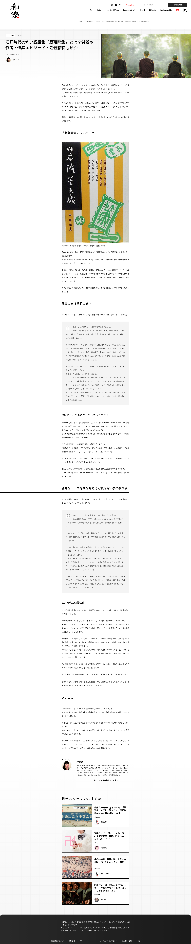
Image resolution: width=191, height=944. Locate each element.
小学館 (138, 941)
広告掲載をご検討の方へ (58, 941)
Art (91, 10)
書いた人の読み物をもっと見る (106, 780)
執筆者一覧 (72, 941)
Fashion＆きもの (129, 10)
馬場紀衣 (80, 762)
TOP (80, 22)
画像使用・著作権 (127, 941)
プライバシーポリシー (85, 941)
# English (130, 5)
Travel (142, 10)
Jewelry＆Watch (113, 10)
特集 (177, 10)
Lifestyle (152, 10)
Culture (99, 10)
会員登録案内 (177, 5)
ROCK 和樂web (89, 22)
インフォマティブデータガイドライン (107, 941)
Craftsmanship (166, 10)
